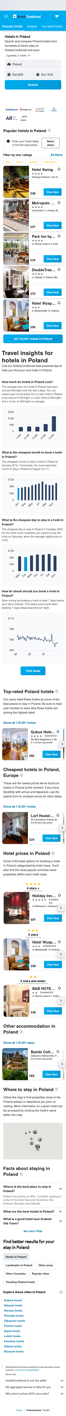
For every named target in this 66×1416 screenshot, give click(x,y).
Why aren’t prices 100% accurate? (27, 1393)
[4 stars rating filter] (33, 163)
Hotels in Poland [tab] (16, 1257)
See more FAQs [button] (33, 1231)
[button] (6, 16)
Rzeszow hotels (14, 1351)
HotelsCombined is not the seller (26, 1380)
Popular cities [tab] (40, 1273)
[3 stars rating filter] (19, 163)
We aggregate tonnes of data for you (28, 1387)
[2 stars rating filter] (8, 163)
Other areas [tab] (45, 1265)
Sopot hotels (12, 1331)
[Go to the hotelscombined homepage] (26, 16)
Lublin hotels (12, 1336)
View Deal (53, 192)
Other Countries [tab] (16, 1273)
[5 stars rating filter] (49, 163)
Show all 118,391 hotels (19, 723)
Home (19, 1410)
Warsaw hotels (13, 1310)
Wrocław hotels (14, 1315)
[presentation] (49, 130)
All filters (56, 155)
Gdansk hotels (13, 1305)
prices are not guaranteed (26, 1370)
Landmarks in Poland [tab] (19, 1265)
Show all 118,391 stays (19, 1042)
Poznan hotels (13, 1326)
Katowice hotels (14, 1341)
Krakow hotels (13, 1300)
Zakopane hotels (14, 1320)
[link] (33, 338)
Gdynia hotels (13, 1346)
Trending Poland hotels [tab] (20, 1282)
